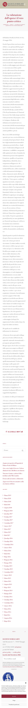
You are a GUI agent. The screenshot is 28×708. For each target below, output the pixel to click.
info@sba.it (18, 647)
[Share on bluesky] (18, 432)
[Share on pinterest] (12, 432)
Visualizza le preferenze (14, 704)
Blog (12, 24)
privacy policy (7, 652)
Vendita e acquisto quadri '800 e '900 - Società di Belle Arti (15, 25)
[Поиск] (14, 450)
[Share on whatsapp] (16, 432)
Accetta (14, 696)
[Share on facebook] (6, 432)
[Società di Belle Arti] (13, 4)
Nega (14, 700)
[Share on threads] (10, 432)
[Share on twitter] (8, 432)
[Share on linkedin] (14, 432)
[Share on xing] (20, 432)
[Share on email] (22, 432)
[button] (26, 683)
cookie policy (17, 652)
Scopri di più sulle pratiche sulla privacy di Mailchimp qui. (13, 666)
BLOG (14, 631)
